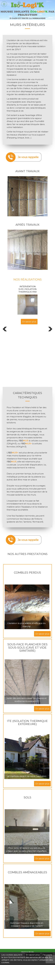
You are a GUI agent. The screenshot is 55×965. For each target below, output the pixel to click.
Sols (27, 797)
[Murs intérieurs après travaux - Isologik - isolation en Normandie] (27, 231)
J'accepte (47, 955)
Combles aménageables (27, 872)
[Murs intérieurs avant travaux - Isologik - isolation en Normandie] (27, 177)
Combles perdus (27, 572)
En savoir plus (14, 321)
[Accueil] (27, 8)
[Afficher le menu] (4, 4)
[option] (13, 305)
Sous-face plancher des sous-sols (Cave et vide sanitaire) (27, 647)
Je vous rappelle (28, 157)
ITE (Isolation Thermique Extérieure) (27, 722)
